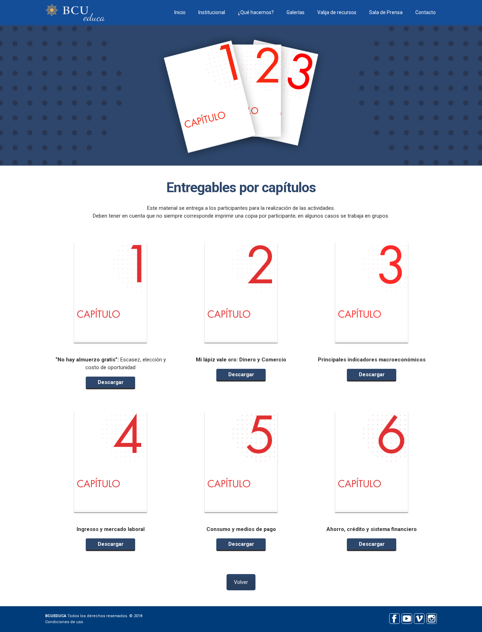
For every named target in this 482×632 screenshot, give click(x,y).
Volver (241, 582)
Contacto (425, 12)
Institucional (211, 12)
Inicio (180, 12)
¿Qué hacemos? (256, 12)
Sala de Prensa (386, 12)
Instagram (431, 617)
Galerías (296, 12)
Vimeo (419, 617)
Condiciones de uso (64, 622)
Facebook (394, 617)
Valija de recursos (336, 12)
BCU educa (75, 12)
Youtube (407, 617)
